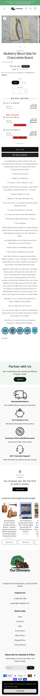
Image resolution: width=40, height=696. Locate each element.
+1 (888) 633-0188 (20, 598)
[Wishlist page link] (26, 9)
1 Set (16, 83)
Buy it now (20, 149)
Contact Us (20, 621)
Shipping (14, 69)
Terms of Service (20, 645)
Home (20, 617)
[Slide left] (15, 47)
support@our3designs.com (20, 603)
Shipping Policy (20, 640)
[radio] (20, 105)
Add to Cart (9, 542)
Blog (20, 626)
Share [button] (5, 338)
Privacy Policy (20, 631)
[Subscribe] (30, 667)
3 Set (25, 83)
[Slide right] (24, 47)
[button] (4, 8)
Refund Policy (20, 635)
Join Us (20, 379)
